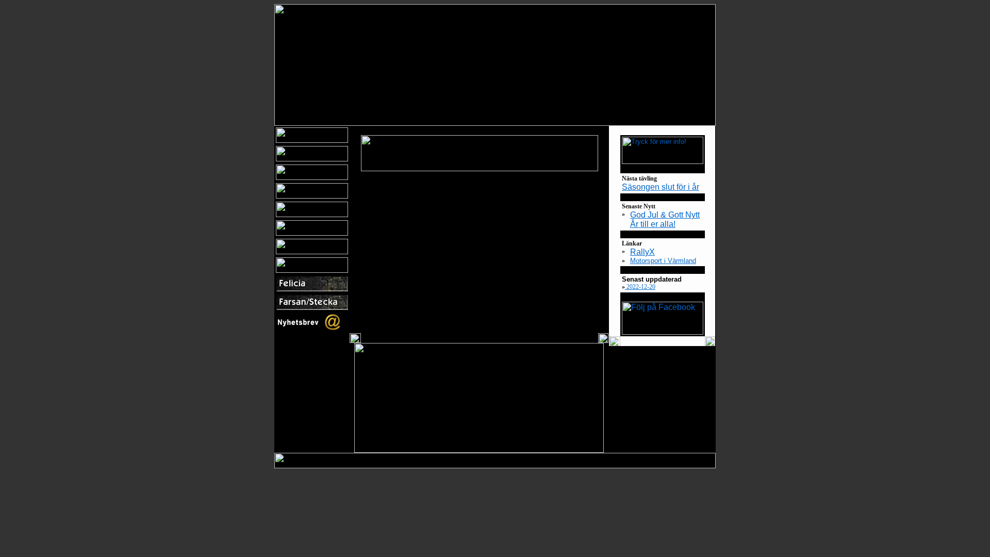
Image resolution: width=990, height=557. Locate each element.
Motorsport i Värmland (663, 261)
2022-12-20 (640, 286)
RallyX (642, 252)
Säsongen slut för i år (660, 187)
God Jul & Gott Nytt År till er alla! (665, 219)
